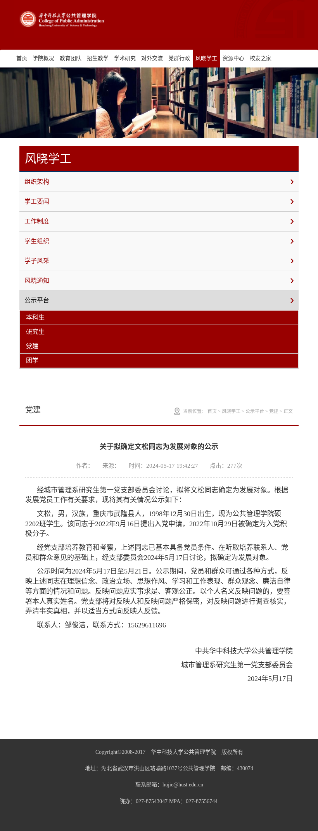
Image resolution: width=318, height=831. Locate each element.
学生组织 (36, 241)
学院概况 (43, 58)
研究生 (35, 331)
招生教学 (98, 58)
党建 (32, 346)
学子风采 (36, 260)
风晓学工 (206, 58)
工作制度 (36, 221)
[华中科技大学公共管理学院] (62, 19)
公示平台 (36, 300)
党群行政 (179, 58)
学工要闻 (36, 201)
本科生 (35, 317)
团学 (32, 360)
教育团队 (70, 58)
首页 (21, 58)
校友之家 (260, 58)
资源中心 (233, 58)
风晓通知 (36, 280)
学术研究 (125, 58)
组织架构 (36, 181)
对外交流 (152, 58)
